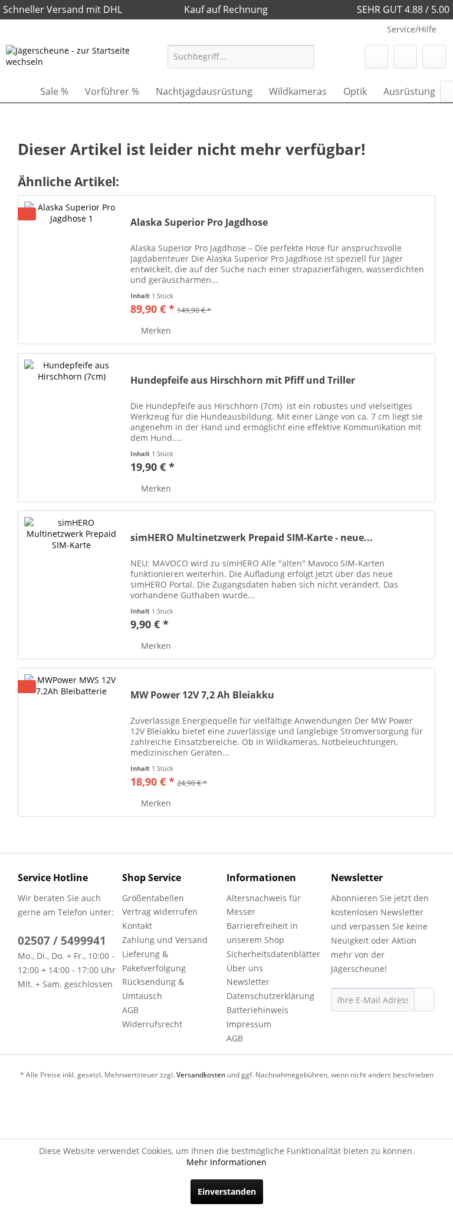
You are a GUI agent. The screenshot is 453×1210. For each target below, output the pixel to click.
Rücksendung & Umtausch (153, 988)
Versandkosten (200, 1075)
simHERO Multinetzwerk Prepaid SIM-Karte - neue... (251, 538)
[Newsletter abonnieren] (424, 999)
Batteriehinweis (257, 1010)
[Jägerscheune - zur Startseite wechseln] (68, 59)
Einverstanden (227, 1191)
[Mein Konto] (405, 56)
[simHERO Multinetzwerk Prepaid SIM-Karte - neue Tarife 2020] (71, 585)
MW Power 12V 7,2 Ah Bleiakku (202, 695)
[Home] (17, 91)
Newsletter (248, 981)
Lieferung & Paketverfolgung (154, 961)
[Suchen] (303, 56)
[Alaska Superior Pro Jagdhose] (71, 270)
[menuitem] (241, 56)
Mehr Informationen (226, 1162)
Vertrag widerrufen (160, 911)
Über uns (244, 968)
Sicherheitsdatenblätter (273, 954)
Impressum (248, 1024)
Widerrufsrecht (152, 1024)
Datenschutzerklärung (270, 995)
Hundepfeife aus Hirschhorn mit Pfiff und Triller (242, 380)
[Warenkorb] (434, 56)
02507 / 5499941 (62, 940)
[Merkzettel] (376, 56)
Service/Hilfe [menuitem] (412, 29)
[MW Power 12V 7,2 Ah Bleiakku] (71, 742)
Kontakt (137, 925)
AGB (130, 1010)
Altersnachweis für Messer (263, 905)
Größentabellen (153, 898)
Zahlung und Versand (165, 939)
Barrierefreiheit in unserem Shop (262, 932)
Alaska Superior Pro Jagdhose (199, 222)
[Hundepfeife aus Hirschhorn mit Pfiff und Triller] (71, 428)
